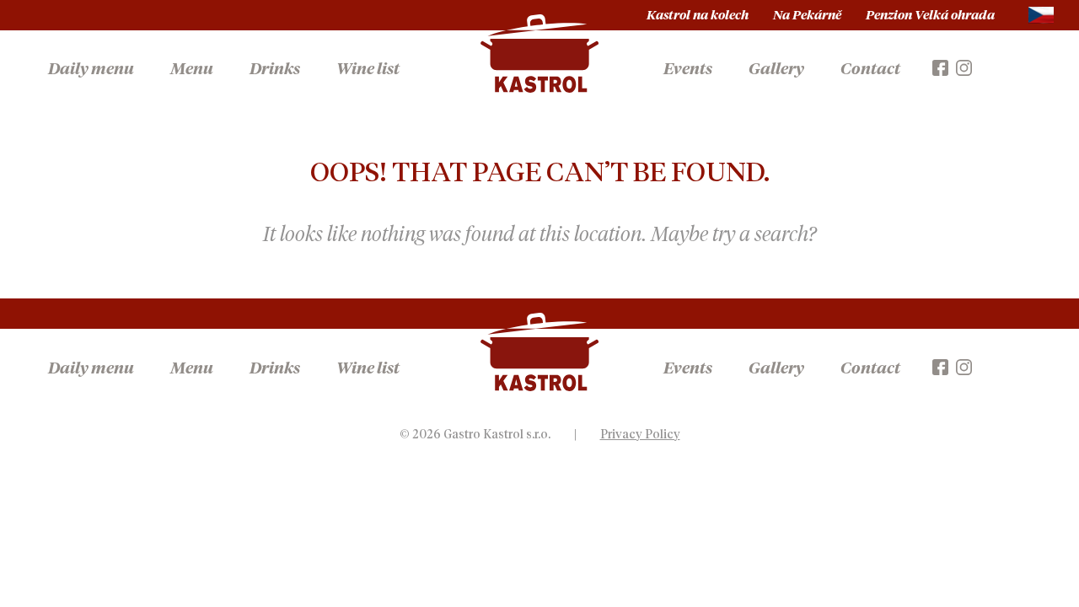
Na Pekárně (807, 15)
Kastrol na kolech (698, 15)
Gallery (776, 70)
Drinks (275, 70)
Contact (870, 70)
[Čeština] (1041, 15)
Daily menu (91, 70)
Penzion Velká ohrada (930, 15)
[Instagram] (964, 66)
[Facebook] (940, 66)
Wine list (368, 70)
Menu (191, 70)
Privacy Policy (640, 435)
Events (687, 70)
